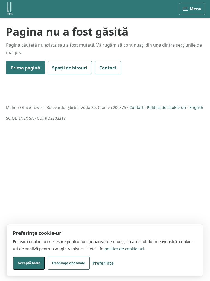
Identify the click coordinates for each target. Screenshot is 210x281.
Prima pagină (25, 68)
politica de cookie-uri (124, 248)
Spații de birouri (69, 68)
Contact (107, 68)
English (196, 107)
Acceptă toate (29, 263)
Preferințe (103, 263)
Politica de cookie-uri (166, 107)
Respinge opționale (68, 263)
